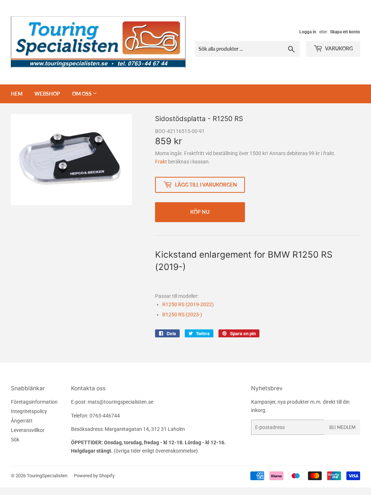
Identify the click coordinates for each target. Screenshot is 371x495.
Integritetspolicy (29, 411)
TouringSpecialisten (47, 475)
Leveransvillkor (28, 430)
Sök (15, 439)
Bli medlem (342, 427)
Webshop (47, 94)
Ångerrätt (22, 421)
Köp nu (199, 212)
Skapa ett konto (345, 31)
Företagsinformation (34, 402)
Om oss (82, 94)
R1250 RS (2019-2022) (188, 304)
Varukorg (338, 48)
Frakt (161, 162)
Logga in (307, 31)
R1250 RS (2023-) (182, 314)
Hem (16, 94)
